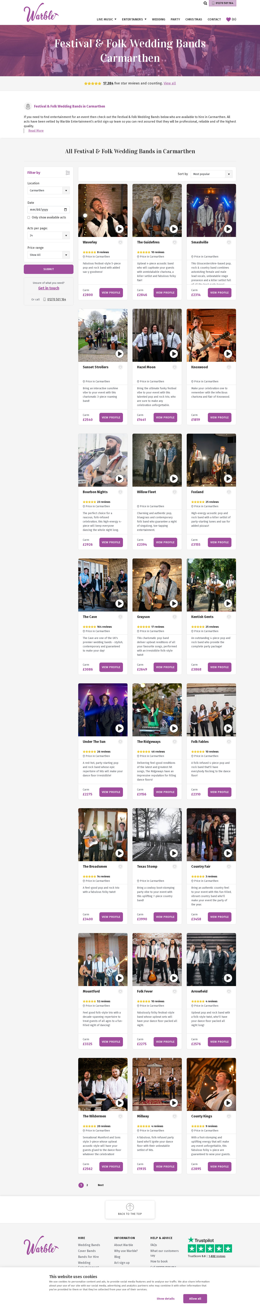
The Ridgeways (148, 742)
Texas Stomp (147, 866)
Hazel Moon (146, 367)
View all (170, 83)
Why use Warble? (126, 1251)
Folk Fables (200, 742)
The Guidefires (148, 242)
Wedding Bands (89, 1245)
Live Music (105, 19)
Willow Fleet (146, 492)
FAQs (153, 1245)
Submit (48, 269)
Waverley (90, 242)
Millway (143, 1116)
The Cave (90, 617)
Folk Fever (145, 991)
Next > (100, 1186)
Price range (35, 248)
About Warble (123, 1245)
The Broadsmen (95, 866)
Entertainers (132, 19)
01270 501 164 (224, 3)
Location (33, 183)
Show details (166, 1298)
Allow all (195, 1298)
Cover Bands (87, 1251)
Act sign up (122, 1263)
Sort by (183, 174)
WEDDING (158, 19)
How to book (159, 1261)
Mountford (91, 991)
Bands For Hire (88, 1257)
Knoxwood (199, 367)
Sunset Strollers (95, 367)
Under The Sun (94, 742)
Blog (117, 1257)
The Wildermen (94, 1116)
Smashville (199, 242)
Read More (36, 130)
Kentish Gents (202, 617)
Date (30, 203)
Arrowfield (199, 991)
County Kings (201, 1116)
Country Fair (200, 866)
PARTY (175, 19)
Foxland (197, 492)
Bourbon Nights (95, 492)
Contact (214, 19)
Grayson (143, 617)
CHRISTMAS (193, 19)
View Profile (111, 292)
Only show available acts (49, 217)
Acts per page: (37, 228)
